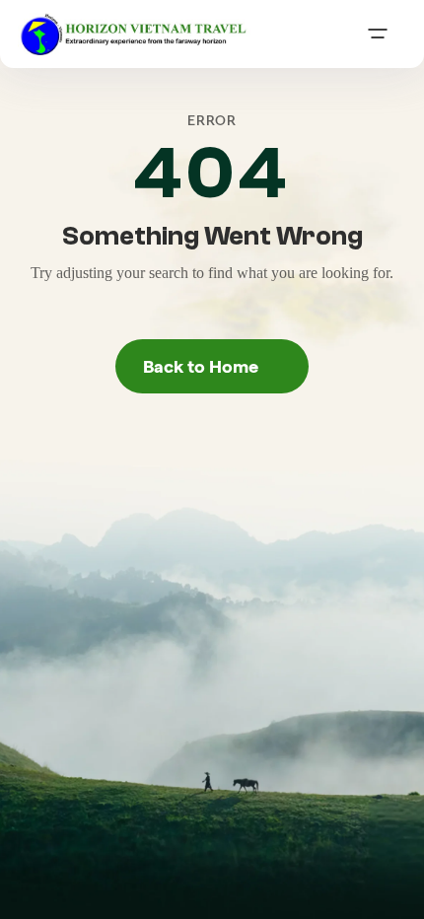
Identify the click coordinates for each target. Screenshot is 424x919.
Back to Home (212, 366)
